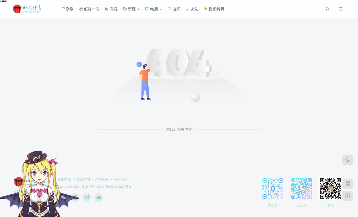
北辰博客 (88, 186)
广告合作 (102, 179)
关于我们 (121, 179)
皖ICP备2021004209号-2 (114, 186)
